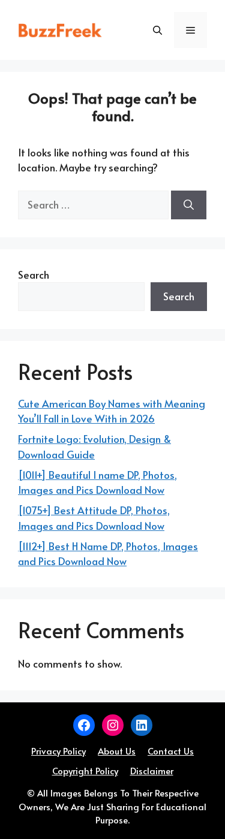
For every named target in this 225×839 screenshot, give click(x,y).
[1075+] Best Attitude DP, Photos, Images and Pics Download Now (94, 518)
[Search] (188, 205)
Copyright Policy (85, 770)
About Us (117, 750)
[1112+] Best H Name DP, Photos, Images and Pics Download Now (108, 554)
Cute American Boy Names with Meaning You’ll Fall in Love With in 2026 (111, 411)
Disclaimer (151, 770)
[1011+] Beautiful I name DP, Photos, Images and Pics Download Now (97, 482)
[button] (157, 30)
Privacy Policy (58, 750)
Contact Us (171, 750)
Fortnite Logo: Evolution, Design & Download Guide (94, 446)
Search (33, 274)
